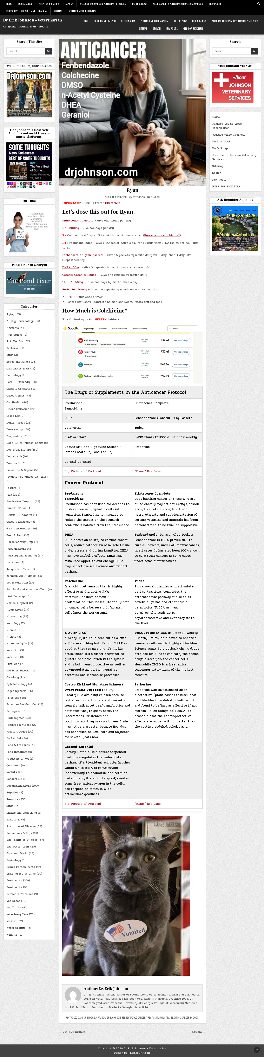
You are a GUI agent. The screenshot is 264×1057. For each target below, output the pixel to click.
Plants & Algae (16, 732)
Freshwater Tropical (20, 502)
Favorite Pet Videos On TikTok (27, 477)
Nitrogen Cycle (16, 644)
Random (155, 197)
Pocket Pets (14, 738)
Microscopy (14, 616)
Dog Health (14, 457)
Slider (10, 806)
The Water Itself (17, 847)
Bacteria (12, 348)
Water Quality (15, 928)
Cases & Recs (15, 396)
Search (69, 3)
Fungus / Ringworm (19, 515)
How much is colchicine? (162, 235)
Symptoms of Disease (21, 826)
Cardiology (13, 375)
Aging (10, 314)
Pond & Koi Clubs (18, 745)
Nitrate (11, 630)
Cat (98, 1017)
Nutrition (12, 650)
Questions (13, 765)
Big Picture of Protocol (83, 471)
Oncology (12, 677)
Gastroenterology (18, 529)
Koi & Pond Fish (17, 583)
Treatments (14, 880)
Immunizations (16, 549)
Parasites (12, 698)
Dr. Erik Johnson (117, 197)
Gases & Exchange (18, 522)
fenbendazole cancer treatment (140, 1017)
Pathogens (13, 711)
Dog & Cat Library (18, 450)
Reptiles (12, 793)
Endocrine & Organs (19, 470)
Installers (13, 562)
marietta (164, 1017)
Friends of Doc (16, 508)
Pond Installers (16, 752)
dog (103, 1017)
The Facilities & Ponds (22, 840)
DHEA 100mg (71, 267)
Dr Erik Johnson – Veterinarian (32, 20)
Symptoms (13, 820)
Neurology (13, 623)
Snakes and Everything (21, 813)
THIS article (111, 203)
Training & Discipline (21, 874)
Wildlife (12, 935)
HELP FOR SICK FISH (49, 3)
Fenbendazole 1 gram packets (83, 255)
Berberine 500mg (74, 289)
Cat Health (13, 402)
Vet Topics (13, 907)
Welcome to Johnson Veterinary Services (103, 3)
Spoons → (199, 1032)
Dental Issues (15, 423)
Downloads (13, 463)
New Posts (215, 3)
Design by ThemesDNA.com (132, 1053)
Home (9, 3)
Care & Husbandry (18, 382)
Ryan (132, 190)
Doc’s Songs (25, 3)
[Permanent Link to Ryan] (132, 112)
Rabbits (11, 772)
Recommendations (18, 786)
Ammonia (12, 328)
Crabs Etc (13, 416)
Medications (14, 610)
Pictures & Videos (18, 725)
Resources (13, 799)
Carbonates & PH (17, 369)
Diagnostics (14, 436)
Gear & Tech (14, 535)
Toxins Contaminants (20, 867)
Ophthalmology (16, 684)
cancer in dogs (86, 1017)
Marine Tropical (17, 603)
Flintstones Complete (77, 220)
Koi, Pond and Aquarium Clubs (26, 589)
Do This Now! (139, 3)
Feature (11, 488)
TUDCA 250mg (72, 282)
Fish (9, 495)
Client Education (17, 409)
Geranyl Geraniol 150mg (79, 275)
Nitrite (11, 637)
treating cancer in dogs (185, 1017)
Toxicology (13, 860)
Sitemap (58, 11)
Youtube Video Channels (82, 11)
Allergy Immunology (20, 321)
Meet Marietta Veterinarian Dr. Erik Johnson (178, 3)
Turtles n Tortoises (19, 894)
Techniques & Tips (19, 833)
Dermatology (15, 429)
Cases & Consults (18, 389)
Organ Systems (16, 691)
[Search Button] (258, 3)
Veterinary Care (17, 914)
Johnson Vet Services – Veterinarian (26, 11)
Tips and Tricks (17, 853)
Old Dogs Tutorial (18, 671)
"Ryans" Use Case (147, 471)
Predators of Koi (17, 759)
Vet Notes (13, 901)
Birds (9, 355)
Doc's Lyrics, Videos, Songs (24, 443)
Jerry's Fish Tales (18, 569)
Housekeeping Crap (19, 542)
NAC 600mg (70, 228)
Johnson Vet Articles (21, 576)
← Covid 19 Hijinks (72, 1032)
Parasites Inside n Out (21, 704)
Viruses (11, 921)
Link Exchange (16, 596)
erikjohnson (114, 1017)
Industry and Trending (21, 556)
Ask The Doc (15, 341)
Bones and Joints (18, 362)
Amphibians (14, 335)
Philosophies (15, 718)
